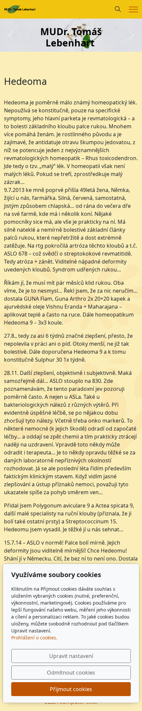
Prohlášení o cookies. (34, 637)
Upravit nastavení (71, 656)
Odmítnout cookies (71, 672)
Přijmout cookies (71, 689)
